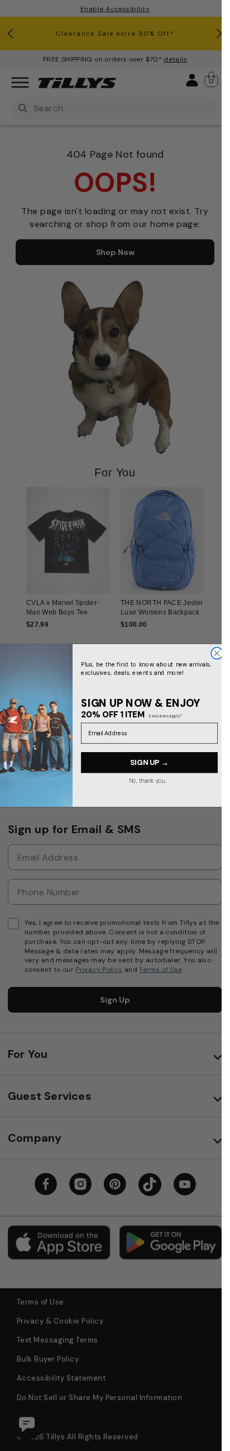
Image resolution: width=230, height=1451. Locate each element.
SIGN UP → (149, 763)
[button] (211, 550)
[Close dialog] (217, 653)
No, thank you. (147, 780)
